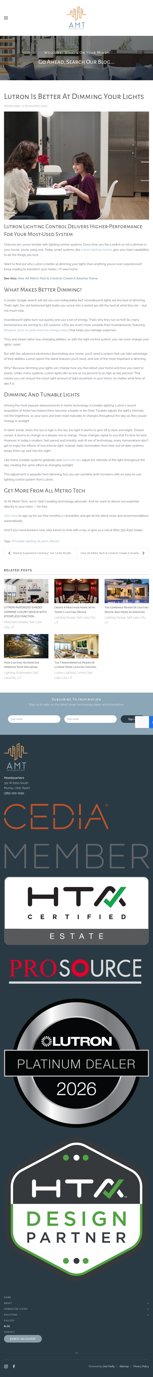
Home (7, 1297)
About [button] (8, 1303)
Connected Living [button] (16, 1309)
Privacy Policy (141, 1366)
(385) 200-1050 (14, 793)
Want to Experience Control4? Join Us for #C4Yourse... (44, 553)
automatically (71, 460)
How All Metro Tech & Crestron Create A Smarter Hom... (114, 553)
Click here (11, 516)
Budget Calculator (23, 1339)
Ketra (55, 541)
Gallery (9, 1320)
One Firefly (109, 1366)
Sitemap (124, 1366)
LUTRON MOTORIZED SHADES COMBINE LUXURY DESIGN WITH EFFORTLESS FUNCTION (25, 612)
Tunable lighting (25, 541)
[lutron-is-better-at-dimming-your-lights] (76, 166)
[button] (6, 18)
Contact (9, 1332)
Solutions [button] (11, 1315)
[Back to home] (76, 18)
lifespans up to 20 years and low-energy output (36, 330)
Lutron (43, 541)
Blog (7, 1326)
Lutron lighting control (96, 250)
